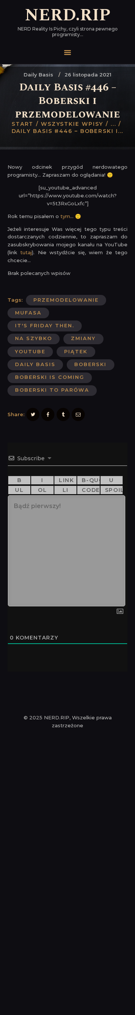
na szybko (33, 338)
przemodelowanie (66, 300)
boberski (90, 364)
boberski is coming (49, 377)
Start (23, 124)
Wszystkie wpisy (72, 124)
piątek (75, 351)
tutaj (26, 252)
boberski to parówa (52, 390)
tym (65, 216)
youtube (30, 351)
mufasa (28, 313)
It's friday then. (44, 325)
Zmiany (83, 338)
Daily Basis (38, 75)
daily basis (35, 364)
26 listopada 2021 (87, 75)
